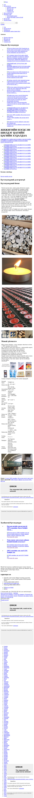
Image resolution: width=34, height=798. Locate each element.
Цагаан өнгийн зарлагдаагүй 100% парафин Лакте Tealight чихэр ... (17, 527)
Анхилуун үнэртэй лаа (7, 597)
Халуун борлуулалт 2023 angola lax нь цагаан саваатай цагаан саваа (17, 76)
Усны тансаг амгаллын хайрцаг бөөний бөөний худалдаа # (18, 540)
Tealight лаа (10, 10)
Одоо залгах (4, 571)
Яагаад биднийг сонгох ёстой (15, 17)
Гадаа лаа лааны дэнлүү (11, 595)
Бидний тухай (7, 14)
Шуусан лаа (10, 8)
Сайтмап (15, 593)
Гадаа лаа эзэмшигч (19, 594)
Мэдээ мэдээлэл (8, 13)
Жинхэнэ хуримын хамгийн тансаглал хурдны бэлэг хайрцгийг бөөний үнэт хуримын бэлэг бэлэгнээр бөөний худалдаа (18, 59)
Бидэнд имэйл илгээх (6, 176)
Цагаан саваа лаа (11, 7)
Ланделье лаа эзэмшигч (7, 594)
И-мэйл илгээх (5, 600)
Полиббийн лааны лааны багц (12, 31)
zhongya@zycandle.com (11, 583)
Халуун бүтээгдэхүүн (6, 593)
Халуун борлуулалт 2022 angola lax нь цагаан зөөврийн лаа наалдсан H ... (17, 51)
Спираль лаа (10, 11)
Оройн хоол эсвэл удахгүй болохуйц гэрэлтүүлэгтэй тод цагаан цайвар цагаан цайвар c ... (18, 104)
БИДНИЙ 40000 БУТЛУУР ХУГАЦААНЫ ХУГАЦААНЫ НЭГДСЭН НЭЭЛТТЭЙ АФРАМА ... (18, 68)
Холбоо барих (7, 20)
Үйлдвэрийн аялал (12, 16)
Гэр (5, 4)
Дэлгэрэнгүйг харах (12, 537)
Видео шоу (7, 18)
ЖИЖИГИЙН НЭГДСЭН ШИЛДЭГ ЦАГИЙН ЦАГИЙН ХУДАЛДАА (17, 111)
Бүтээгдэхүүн (7, 6)
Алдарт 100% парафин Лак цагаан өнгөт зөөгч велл (19, 478)
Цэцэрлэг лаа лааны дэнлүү (25, 595)
